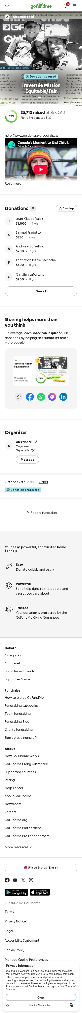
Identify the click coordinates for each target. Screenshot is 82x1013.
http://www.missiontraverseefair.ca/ (31, 135)
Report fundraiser (43, 512)
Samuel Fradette (28, 232)
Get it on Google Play (16, 892)
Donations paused (43, 76)
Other (43, 482)
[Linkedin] (63, 396)
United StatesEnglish (43, 867)
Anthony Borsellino (30, 246)
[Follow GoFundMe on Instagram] (31, 880)
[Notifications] (65, 6)
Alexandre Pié (26, 442)
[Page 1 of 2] (39, 97)
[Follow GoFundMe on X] (23, 880)
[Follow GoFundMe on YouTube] (15, 880)
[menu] (75, 6)
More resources (16, 847)
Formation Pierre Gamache (36, 260)
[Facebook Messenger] (52, 396)
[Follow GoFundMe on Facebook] (7, 880)
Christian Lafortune (30, 274)
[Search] (7, 6)
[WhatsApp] (41, 396)
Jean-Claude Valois (30, 218)
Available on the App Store (40, 892)
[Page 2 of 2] (43, 97)
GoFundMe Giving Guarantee (37, 617)
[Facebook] (30, 396)
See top (68, 208)
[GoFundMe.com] (41, 5)
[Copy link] (19, 396)
